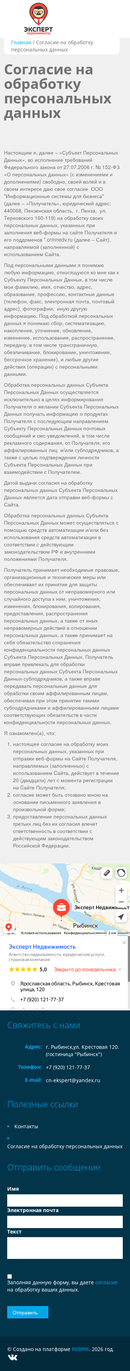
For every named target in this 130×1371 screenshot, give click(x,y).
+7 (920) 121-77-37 (68, 1067)
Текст (14, 1231)
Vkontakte (12, 1357)
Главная (21, 42)
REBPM (80, 1349)
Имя (13, 1188)
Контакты (26, 1126)
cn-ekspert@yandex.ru (73, 1080)
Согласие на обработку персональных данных (64, 1146)
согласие (106, 1282)
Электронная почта (32, 1210)
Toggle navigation (13, 19)
